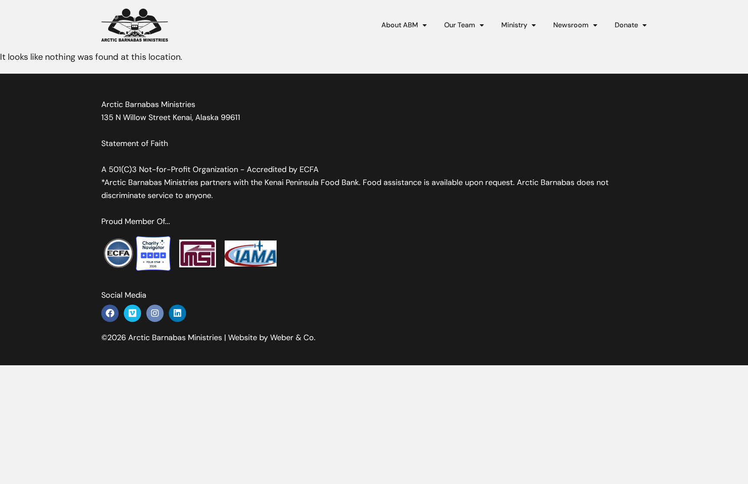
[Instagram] (155, 313)
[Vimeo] (132, 313)
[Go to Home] (134, 25)
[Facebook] (110, 313)
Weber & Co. (293, 337)
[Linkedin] (177, 313)
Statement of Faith (134, 143)
